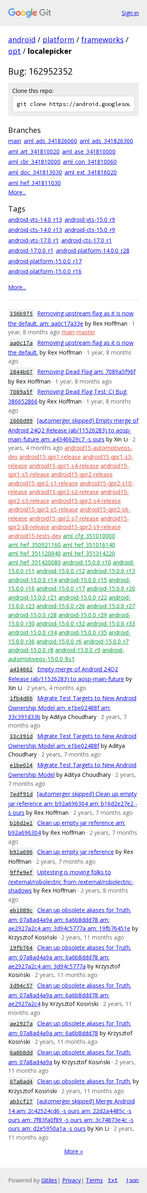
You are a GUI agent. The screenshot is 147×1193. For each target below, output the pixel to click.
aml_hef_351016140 (88, 545)
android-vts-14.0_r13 (35, 219)
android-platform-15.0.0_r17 (45, 261)
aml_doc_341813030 (35, 172)
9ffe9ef (21, 872)
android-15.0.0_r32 (60, 623)
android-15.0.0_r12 (60, 571)
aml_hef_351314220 (88, 553)
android (22, 39)
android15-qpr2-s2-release (64, 492)
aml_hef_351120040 (34, 553)
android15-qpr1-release (50, 457)
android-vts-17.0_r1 (33, 240)
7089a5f (21, 391)
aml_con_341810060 (90, 161)
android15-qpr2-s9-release (86, 527)
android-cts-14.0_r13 (35, 230)
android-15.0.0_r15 (82, 580)
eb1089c (21, 910)
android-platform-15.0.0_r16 (45, 271)
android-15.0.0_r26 (60, 606)
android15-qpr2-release (82, 474)
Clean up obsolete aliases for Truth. (84, 1081)
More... (17, 192)
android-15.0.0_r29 (82, 615)
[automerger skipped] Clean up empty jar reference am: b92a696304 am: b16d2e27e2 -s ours (72, 803)
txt (113, 1180)
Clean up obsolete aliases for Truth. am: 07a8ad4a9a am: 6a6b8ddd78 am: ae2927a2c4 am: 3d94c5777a (69, 957)
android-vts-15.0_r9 (90, 219)
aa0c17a (21, 343)
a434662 (21, 669)
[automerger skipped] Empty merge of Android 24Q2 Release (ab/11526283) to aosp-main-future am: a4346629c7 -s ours (73, 430)
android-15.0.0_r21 (32, 597)
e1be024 (21, 765)
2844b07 (21, 371)
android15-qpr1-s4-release (64, 466)
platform (58, 39)
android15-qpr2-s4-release (86, 501)
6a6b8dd (21, 1052)
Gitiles (49, 1180)
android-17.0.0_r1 (30, 250)
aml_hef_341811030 (34, 183)
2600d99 (21, 420)
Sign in (130, 13)
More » (73, 1151)
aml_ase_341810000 (89, 151)
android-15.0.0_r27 (111, 606)
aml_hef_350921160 (34, 545)
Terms (94, 1180)
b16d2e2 (21, 823)
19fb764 (21, 947)
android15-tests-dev (34, 536)
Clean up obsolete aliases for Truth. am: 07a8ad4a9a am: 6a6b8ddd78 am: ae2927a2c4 (69, 994)
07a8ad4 (21, 1081)
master (85, 332)
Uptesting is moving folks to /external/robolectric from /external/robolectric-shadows (71, 881)
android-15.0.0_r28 (32, 615)
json (132, 1180)
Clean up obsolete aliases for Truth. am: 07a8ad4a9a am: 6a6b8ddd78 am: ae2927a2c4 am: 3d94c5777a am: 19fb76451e (69, 919)
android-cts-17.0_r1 (86, 240)
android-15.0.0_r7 (106, 641)
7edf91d (21, 794)
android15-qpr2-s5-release (43, 509)
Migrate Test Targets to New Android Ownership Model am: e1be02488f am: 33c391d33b (72, 707)
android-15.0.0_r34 (32, 632)
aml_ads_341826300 (106, 141)
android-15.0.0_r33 (111, 623)
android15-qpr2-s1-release (43, 483)
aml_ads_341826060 (50, 141)
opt (14, 51)
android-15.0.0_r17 (60, 588)
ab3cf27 (21, 1101)
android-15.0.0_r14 (32, 580)
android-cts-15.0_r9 (90, 230)
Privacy (71, 1180)
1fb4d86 (21, 698)
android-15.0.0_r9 (77, 650)
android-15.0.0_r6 (59, 641)
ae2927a (21, 1023)
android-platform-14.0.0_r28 (92, 250)
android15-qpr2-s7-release (64, 518)
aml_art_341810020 (34, 151)
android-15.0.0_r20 (111, 588)
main (14, 141)
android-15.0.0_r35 (82, 632)
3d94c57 (21, 985)
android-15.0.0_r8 (30, 650)
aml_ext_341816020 (91, 172)
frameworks (102, 39)
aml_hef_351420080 (34, 562)
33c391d (21, 736)
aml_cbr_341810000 (34, 161)
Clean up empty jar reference (75, 852)
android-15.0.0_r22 (82, 597)
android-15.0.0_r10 (86, 562)
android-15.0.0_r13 (111, 571)
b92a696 (21, 852)
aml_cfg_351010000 (89, 536)
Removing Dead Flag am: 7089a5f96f (86, 371)
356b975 (21, 313)
